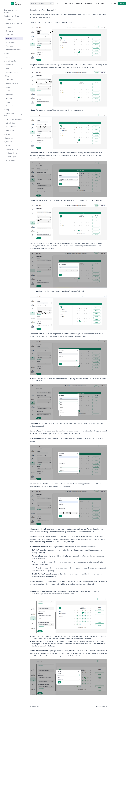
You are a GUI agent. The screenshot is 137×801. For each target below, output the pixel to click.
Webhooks (9, 95)
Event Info (9, 27)
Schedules (9, 31)
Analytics (7, 134)
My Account (8, 142)
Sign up (113, 3)
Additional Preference (13, 50)
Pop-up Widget (11, 127)
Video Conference (12, 72)
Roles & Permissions (13, 83)
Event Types (10, 20)
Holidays (9, 91)
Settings (6, 76)
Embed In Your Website (9, 114)
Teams (8, 102)
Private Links (8, 138)
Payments (9, 65)
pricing (59, 3)
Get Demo (89, 3)
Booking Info (11, 38)
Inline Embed (10, 123)
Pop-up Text (10, 131)
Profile (8, 146)
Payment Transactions (14, 106)
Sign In (121, 3)
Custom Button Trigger (14, 119)
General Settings (12, 149)
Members (9, 35)
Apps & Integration (10, 61)
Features (79, 3)
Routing (6, 110)
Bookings (7, 53)
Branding (9, 87)
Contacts (7, 57)
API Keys (9, 98)
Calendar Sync (11, 157)
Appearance (10, 46)
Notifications (10, 42)
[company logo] (16, 3)
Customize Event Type (11, 23)
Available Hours (11, 153)
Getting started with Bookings (11, 11)
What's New (100, 3)
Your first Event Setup (11, 16)
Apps (7, 68)
